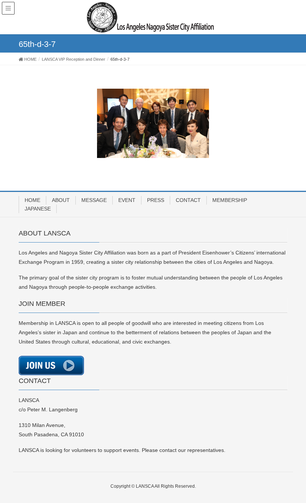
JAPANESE (38, 209)
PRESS (155, 200)
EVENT (126, 200)
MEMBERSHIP (229, 200)
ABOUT (61, 200)
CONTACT (188, 200)
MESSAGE (94, 200)
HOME (32, 200)
